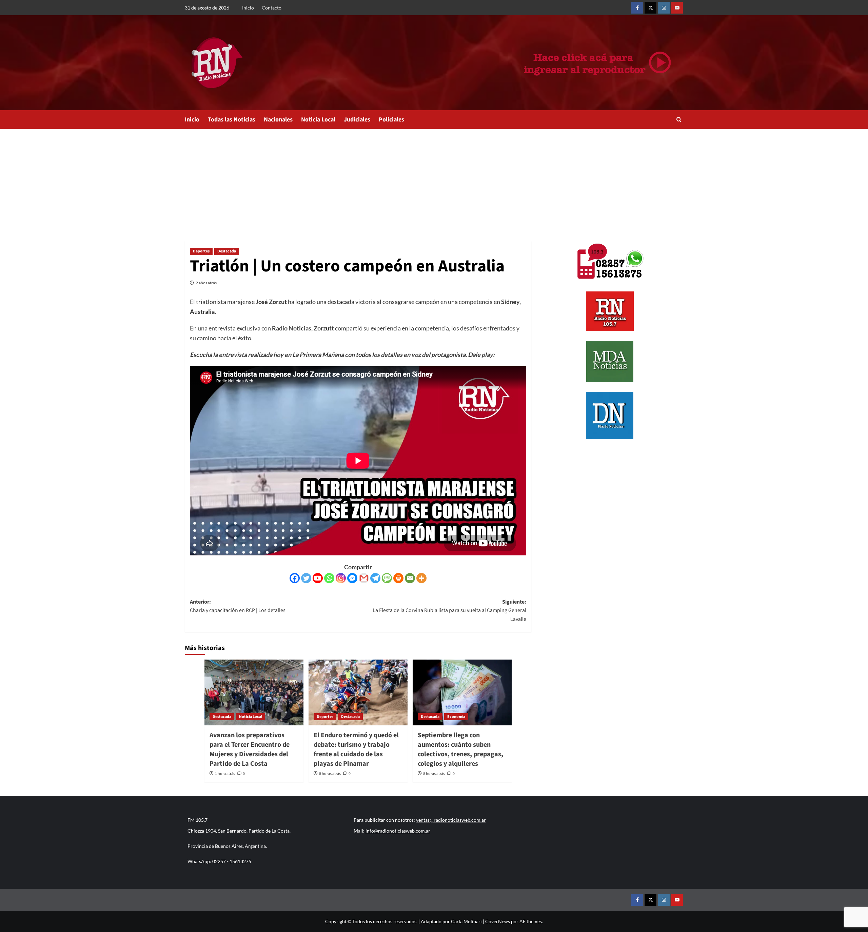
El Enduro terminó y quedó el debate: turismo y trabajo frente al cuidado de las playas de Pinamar (356, 749)
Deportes (201, 251)
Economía (456, 717)
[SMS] (387, 578)
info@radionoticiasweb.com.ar (398, 831)
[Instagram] (341, 578)
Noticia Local (318, 119)
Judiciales (357, 119)
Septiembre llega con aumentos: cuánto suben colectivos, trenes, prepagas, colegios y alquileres (460, 749)
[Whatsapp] (329, 578)
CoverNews (497, 921)
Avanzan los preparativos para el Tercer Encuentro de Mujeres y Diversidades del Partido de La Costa (250, 749)
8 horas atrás (330, 774)
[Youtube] (318, 578)
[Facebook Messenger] (352, 578)
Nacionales (278, 119)
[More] (421, 578)
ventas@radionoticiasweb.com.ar (451, 820)
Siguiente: (449, 610)
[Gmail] (364, 578)
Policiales (391, 119)
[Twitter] (306, 578)
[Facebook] (295, 578)
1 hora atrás (225, 774)
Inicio (248, 8)
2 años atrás (206, 282)
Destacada (226, 251)
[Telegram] (375, 578)
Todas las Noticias (231, 119)
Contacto (271, 8)
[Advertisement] (434, 179)
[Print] (398, 578)
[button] (679, 120)
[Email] (410, 578)
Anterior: (237, 606)
